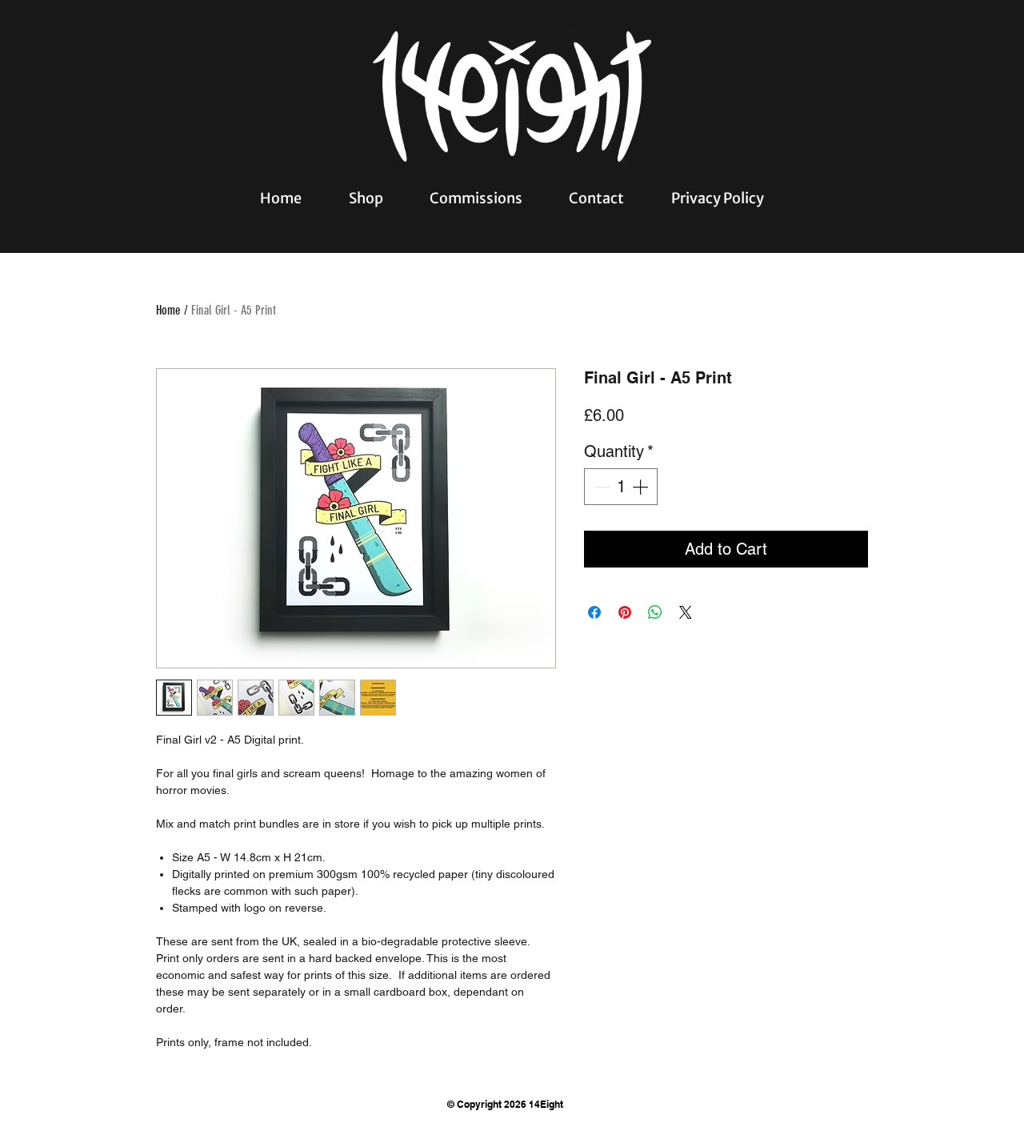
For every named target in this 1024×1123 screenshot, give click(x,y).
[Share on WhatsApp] (655, 612)
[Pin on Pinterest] (624, 612)
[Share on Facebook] (594, 612)
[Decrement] (600, 486)
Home (168, 310)
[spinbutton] (621, 486)
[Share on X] (685, 612)
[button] (365, 198)
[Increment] (641, 486)
